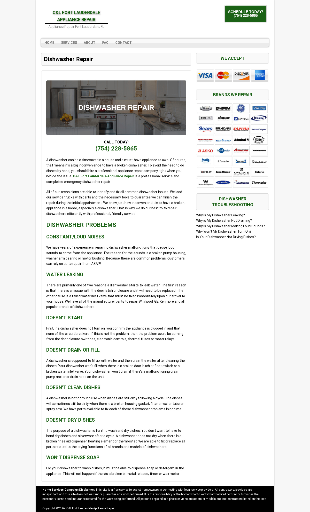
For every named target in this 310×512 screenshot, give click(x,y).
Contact (123, 43)
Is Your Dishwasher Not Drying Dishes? (226, 237)
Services (69, 43)
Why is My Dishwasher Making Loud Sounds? (230, 226)
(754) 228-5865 (116, 148)
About (89, 43)
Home (49, 43)
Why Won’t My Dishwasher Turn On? (223, 231)
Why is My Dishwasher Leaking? (220, 215)
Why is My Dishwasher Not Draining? (224, 220)
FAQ (105, 43)
